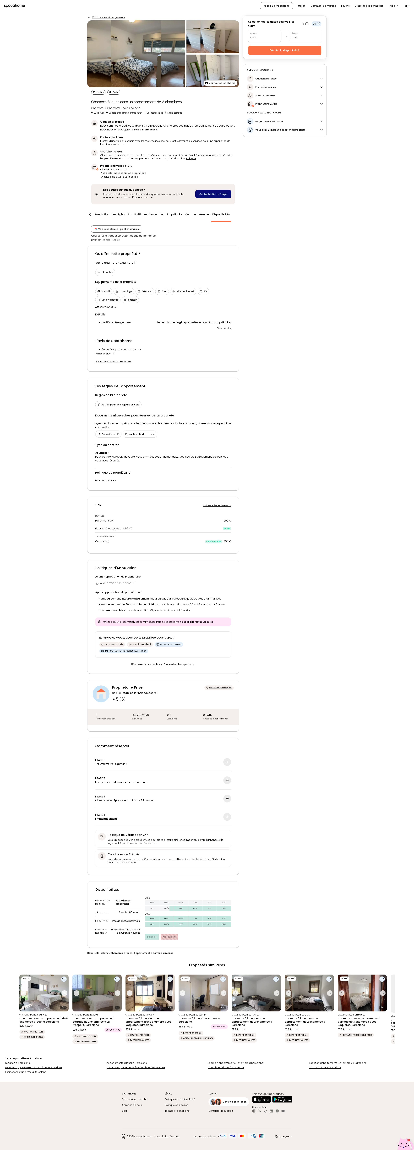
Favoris (345, 5)
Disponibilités (221, 214)
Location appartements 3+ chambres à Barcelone (136, 1067)
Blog (124, 1110)
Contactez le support (220, 1110)
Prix (129, 214)
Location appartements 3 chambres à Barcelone (33, 1067)
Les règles (118, 214)
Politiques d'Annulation (149, 214)
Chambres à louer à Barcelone (226, 1067)
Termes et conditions (177, 1110)
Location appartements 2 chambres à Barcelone (337, 1063)
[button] (394, 6)
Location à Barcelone (17, 1063)
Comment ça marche (323, 5)
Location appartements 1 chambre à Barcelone (235, 1063)
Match (301, 5)
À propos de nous (132, 1105)
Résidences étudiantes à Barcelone (25, 1072)
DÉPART (294, 33)
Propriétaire (174, 214)
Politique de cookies (176, 1105)
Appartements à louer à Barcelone (127, 1063)
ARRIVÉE (253, 33)
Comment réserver (197, 214)
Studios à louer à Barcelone (325, 1067)
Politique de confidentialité (180, 1099)
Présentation (101, 214)
